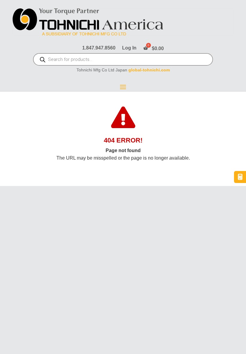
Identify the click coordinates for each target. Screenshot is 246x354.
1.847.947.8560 (99, 48)
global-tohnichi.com (149, 70)
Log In (129, 48)
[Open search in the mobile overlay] (123, 60)
